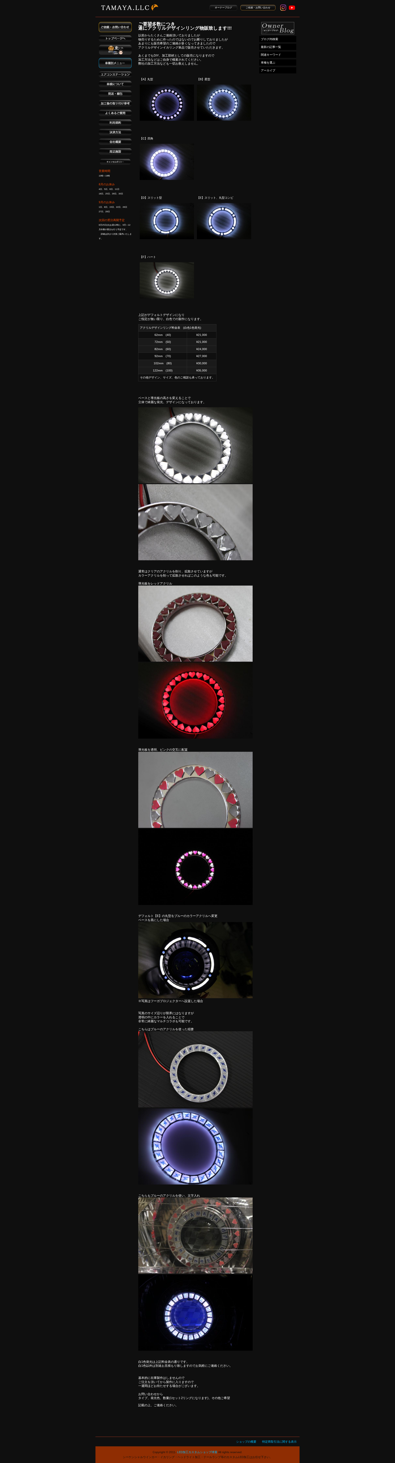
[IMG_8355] (195, 1183)
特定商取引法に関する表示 (279, 1441)
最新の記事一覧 (271, 47)
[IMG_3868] (195, 482)
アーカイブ (268, 70)
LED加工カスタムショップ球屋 (197, 1452)
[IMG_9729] (195, 1106)
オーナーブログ (223, 7)
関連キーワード (271, 54)
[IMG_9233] (195, 904)
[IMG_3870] (195, 559)
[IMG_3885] (195, 826)
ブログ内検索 (269, 39)
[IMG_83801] (195, 737)
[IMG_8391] (195, 660)
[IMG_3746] (195, 1349)
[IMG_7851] (195, 997)
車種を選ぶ (268, 62)
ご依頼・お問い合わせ (258, 7)
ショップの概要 (246, 1441)
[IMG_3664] (195, 1272)
